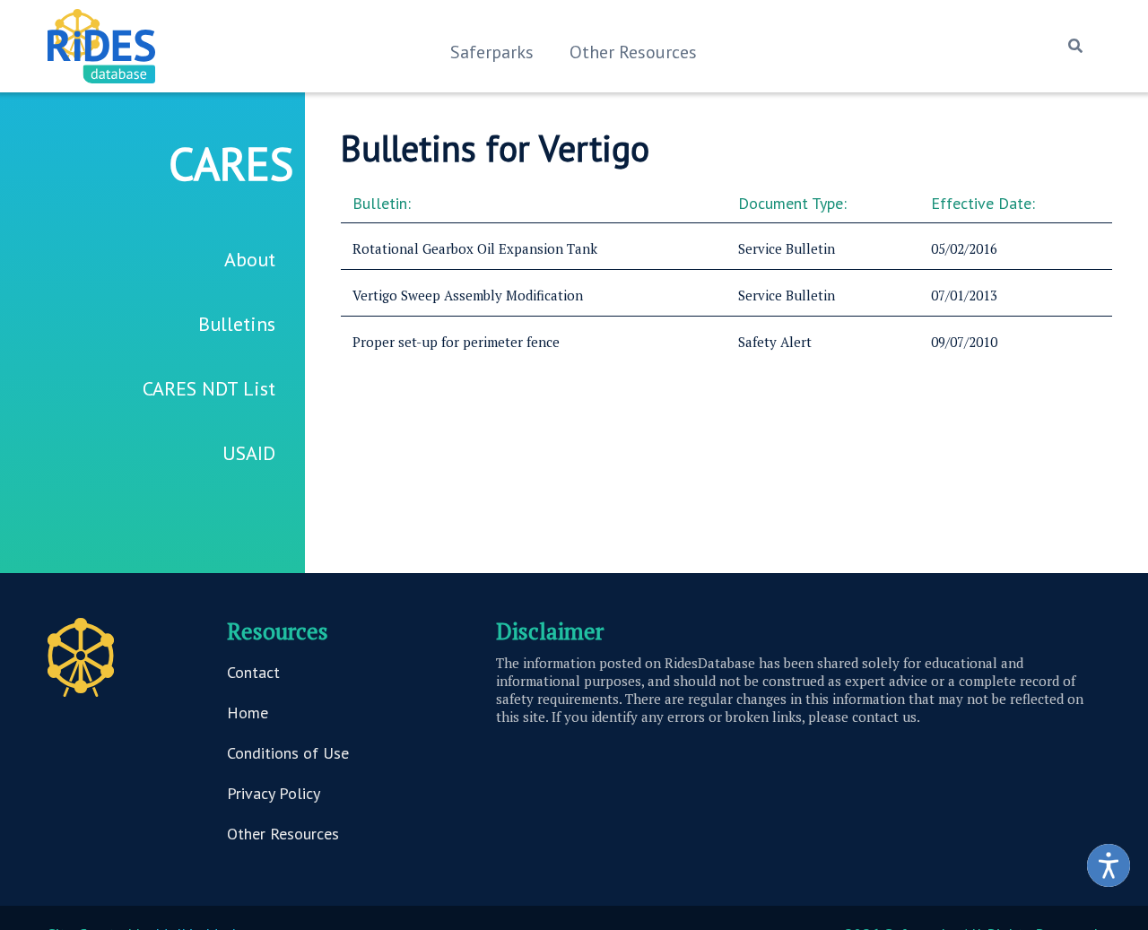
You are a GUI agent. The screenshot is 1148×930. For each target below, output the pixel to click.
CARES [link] (231, 164)
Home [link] (247, 712)
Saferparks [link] (492, 52)
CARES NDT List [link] (209, 388)
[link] (1108, 865)
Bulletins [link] (236, 323)
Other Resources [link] (633, 52)
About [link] (249, 259)
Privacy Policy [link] (273, 793)
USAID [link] (248, 452)
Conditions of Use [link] (288, 753)
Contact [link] (253, 672)
